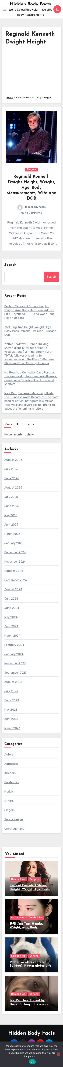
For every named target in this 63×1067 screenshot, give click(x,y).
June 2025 (11, 506)
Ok (32, 1061)
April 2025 (11, 524)
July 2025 (11, 496)
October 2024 (13, 571)
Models (9, 791)
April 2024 (11, 626)
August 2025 (13, 487)
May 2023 (11, 709)
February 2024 (14, 645)
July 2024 (11, 598)
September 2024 (15, 580)
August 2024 (13, 589)
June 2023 (11, 700)
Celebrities (11, 782)
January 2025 (13, 543)
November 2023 (15, 663)
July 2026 (11, 469)
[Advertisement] (31, 69)
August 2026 (13, 459)
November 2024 (15, 561)
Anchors (10, 773)
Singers (31, 169)
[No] (58, 1054)
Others (8, 800)
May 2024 (11, 617)
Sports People (13, 819)
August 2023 (13, 682)
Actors (8, 754)
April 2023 (11, 719)
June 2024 (11, 608)
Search (10, 265)
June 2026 (11, 478)
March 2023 (12, 728)
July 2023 (11, 691)
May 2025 (11, 515)
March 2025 (12, 534)
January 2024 (13, 654)
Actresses (11, 763)
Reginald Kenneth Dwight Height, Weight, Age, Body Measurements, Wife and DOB (31, 188)
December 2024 (15, 552)
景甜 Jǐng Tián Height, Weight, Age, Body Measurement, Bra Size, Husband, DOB (30, 330)
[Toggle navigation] (4, 9)
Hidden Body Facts (30, 4)
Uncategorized (14, 828)
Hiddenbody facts (34, 207)
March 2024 (12, 635)
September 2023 (15, 672)
